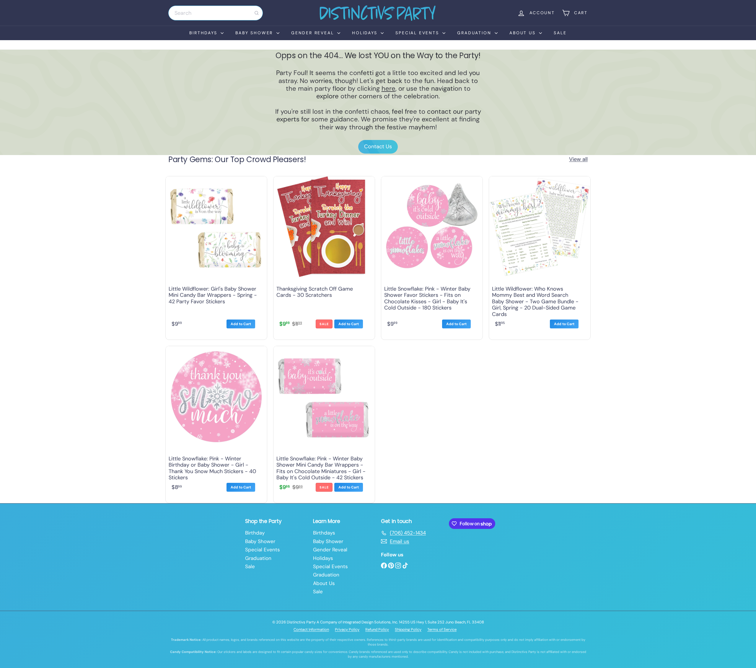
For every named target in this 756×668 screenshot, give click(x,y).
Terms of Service (442, 629)
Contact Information (311, 629)
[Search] (256, 13)
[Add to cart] (241, 324)
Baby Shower (255, 32)
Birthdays (204, 32)
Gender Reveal (313, 32)
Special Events (418, 32)
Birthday (255, 532)
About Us (523, 32)
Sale (560, 32)
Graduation (475, 32)
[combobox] (215, 13)
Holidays (365, 32)
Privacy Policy (347, 629)
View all (578, 159)
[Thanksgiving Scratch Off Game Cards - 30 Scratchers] (324, 256)
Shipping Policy (408, 629)
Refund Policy (377, 629)
